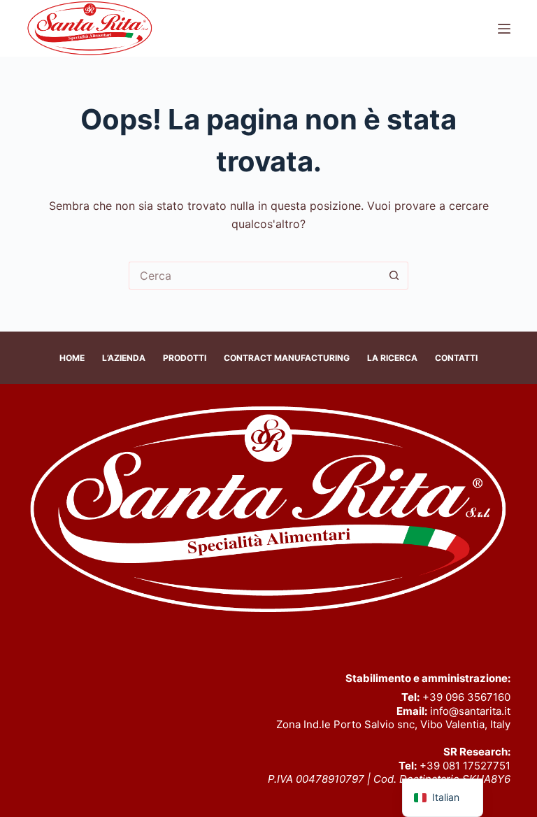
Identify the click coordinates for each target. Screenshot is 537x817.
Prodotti (184, 358)
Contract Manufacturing (287, 358)
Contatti (456, 358)
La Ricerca (392, 358)
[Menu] (504, 28)
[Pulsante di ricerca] (394, 276)
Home (72, 358)
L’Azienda (123, 358)
